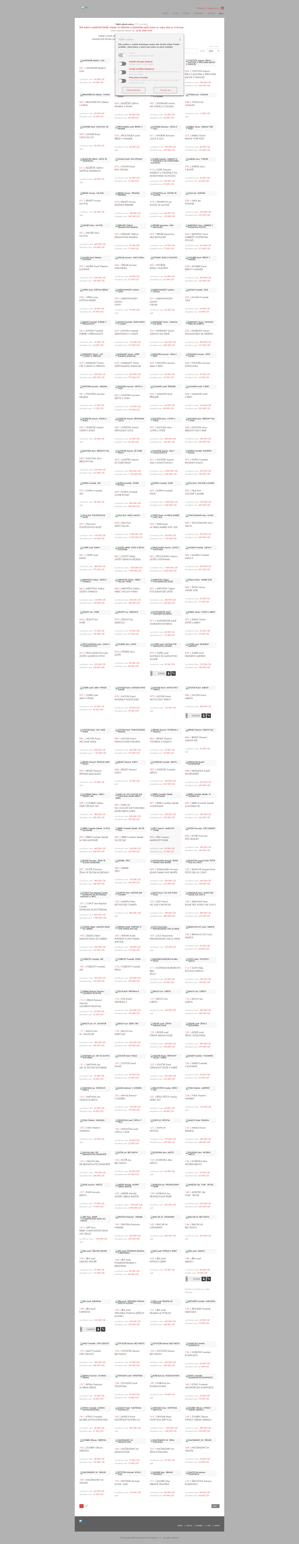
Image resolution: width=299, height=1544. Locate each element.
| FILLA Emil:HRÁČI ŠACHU (123, 524)
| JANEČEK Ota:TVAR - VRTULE (195, 1194)
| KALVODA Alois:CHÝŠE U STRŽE (161, 429)
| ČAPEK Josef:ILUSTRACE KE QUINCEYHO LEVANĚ (163, 656)
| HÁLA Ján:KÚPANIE (193, 202)
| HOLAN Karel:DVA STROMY (125, 168)
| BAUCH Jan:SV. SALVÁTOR (88, 1033)
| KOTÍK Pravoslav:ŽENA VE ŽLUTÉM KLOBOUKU (94, 871)
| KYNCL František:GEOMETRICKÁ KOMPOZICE (199, 1386)
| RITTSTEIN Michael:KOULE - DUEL (127, 1483)
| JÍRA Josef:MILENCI (193, 1260)
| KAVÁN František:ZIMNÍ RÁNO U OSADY (127, 332)
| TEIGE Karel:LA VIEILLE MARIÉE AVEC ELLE (164, 526)
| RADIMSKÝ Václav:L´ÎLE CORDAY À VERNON (92, 365)
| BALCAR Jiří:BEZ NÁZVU (194, 1226)
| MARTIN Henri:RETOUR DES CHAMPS (126, 903)
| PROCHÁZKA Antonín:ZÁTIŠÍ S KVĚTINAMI (164, 558)
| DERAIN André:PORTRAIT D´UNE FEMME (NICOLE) (127, 938)
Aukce (165, 13)
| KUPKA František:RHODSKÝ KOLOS (196, 461)
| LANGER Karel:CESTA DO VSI (90, 136)
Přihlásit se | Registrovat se (208, 8)
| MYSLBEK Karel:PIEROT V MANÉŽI (196, 268)
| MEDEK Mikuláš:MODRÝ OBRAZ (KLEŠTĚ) (127, 1195)
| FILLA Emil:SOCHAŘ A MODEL (194, 492)
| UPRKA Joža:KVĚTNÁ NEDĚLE (88, 299)
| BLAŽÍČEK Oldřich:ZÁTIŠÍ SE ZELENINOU (91, 169)
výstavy (186, 13)
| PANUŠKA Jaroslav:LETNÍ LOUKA (198, 365)
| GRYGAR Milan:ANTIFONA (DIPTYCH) (161, 1418)
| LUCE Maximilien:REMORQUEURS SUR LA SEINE (165, 937)
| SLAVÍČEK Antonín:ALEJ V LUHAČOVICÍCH (162, 461)
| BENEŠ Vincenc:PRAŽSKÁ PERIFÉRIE (126, 203)
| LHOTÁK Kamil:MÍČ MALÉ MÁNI (90, 740)
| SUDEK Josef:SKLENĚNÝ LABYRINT (195, 655)
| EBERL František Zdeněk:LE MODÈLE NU (199, 805)
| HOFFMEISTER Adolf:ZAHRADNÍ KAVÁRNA (163, 622)
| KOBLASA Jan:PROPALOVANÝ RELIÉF (161, 1195)
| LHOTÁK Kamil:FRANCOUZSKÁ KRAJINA (127, 740)
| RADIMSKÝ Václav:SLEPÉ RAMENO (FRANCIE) (128, 365)
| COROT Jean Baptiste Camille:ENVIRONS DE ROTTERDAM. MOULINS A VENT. (93, 908)
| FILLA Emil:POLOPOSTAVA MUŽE (90, 526)
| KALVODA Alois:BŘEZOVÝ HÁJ (90, 460)
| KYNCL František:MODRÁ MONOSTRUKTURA (93, 1418)
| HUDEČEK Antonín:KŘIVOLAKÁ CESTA (127, 429)
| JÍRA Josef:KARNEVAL (87, 1310)
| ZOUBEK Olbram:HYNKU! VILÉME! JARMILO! (198, 1418)
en (223, 13)
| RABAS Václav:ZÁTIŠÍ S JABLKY (195, 621)
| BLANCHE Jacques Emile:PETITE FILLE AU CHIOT (200, 871)
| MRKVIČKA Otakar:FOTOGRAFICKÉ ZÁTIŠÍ (163, 590)
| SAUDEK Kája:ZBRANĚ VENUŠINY (160, 1483)
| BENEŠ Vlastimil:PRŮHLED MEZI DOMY (90, 772)
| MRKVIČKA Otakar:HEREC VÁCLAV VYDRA (127, 590)
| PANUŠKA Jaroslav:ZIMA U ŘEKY (163, 365)
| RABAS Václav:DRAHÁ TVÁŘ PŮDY (195, 137)
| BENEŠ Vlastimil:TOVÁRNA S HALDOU (161, 740)
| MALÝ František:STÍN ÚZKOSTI (90, 1352)
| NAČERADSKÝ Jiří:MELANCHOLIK (127, 1450)
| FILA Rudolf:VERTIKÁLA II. (123, 1000)
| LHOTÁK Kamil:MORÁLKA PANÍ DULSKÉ (127, 698)
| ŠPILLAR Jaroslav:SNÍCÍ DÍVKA (126, 267)
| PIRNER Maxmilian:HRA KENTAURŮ (162, 236)
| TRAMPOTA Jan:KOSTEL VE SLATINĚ (161, 203)
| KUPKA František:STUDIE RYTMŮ (126, 493)
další (214, 1506)
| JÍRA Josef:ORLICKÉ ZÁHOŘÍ (87, 1260)
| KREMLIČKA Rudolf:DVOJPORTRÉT (197, 772)
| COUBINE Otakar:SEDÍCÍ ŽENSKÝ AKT (91, 805)
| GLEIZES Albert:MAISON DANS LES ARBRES (93, 937)
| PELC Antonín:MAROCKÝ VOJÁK (159, 839)
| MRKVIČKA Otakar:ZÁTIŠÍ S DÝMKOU (92, 590)
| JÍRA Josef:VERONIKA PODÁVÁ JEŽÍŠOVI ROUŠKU (129, 1313)
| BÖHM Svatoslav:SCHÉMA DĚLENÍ (91, 1386)
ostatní (211, 13)
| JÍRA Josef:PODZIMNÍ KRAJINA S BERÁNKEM (125, 1262)
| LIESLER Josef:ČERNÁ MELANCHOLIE (161, 1034)
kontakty (198, 13)
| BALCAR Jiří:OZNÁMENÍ (159, 1226)
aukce (180, 1525)
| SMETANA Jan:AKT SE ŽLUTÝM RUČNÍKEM (93, 1066)
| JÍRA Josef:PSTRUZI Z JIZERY (158, 1260)
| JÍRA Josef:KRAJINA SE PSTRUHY (160, 1312)
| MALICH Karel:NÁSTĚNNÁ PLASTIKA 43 (127, 1418)
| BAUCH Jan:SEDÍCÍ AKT (124, 1033)
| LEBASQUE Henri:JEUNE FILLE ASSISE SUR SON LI (200, 903)
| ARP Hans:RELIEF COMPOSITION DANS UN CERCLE (93, 1230)
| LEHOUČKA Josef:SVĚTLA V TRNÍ (126, 1131)
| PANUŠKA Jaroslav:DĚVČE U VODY (127, 397)
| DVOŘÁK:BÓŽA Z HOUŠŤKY (159, 267)
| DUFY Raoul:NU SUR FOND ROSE (160, 903)
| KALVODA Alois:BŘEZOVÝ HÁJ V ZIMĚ (196, 429)
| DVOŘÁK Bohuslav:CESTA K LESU (162, 137)
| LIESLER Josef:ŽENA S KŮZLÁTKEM (195, 1034)
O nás (175, 13)
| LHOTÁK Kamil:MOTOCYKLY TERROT (160, 698)
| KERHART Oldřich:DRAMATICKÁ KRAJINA (127, 236)
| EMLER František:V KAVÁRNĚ (196, 1065)
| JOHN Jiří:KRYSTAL (158, 1129)
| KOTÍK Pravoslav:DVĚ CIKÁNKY (196, 837)
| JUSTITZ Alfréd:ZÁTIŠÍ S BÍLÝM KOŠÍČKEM (128, 558)
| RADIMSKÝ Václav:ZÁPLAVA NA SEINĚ (162, 332)
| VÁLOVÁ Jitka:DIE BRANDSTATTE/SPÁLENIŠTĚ (94, 1163)
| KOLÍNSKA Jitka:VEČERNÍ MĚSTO (196, 1163)
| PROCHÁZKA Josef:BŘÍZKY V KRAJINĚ (127, 137)
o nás (208, 1525)
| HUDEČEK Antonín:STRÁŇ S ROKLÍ (91, 429)
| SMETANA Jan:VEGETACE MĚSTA (90, 1098)
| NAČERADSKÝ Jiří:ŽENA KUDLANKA (162, 1450)
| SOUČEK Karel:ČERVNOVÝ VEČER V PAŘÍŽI (163, 1066)
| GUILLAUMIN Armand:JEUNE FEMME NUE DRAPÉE (164, 871)
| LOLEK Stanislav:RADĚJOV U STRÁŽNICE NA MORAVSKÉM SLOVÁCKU (163, 172)
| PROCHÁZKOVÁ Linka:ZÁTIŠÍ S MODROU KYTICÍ (94, 655)
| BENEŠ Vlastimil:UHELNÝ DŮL (196, 739)
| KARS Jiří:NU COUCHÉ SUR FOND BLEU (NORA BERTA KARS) (130, 808)
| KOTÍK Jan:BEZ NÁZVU (123, 1161)
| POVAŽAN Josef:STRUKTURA (126, 1385)
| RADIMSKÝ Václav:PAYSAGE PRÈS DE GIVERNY (199, 332)
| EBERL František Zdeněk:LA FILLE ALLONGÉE (94, 839)
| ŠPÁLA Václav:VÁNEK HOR (195, 589)
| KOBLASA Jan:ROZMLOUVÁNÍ (160, 1385)
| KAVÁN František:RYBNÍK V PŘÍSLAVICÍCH (91, 332)
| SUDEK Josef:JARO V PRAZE (89, 697)
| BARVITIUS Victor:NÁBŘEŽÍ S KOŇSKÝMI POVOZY (197, 237)
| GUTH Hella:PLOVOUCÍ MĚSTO (194, 969)
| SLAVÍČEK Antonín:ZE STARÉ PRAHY (127, 461)
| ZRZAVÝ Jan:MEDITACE (124, 621)
